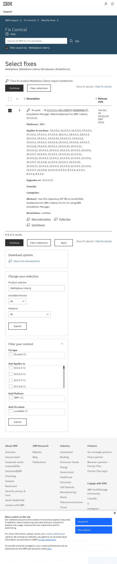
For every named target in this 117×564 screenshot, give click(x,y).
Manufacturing (68, 492)
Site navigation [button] (112, 5)
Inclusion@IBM (13, 471)
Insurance (65, 482)
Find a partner (95, 457)
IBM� (7, 4)
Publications (39, 462)
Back (63, 242)
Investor (9, 481)
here (49, 548)
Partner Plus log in (97, 471)
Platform (13, 308)
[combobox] (17, 301)
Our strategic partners (99, 452)
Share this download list (27, 261)
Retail (63, 497)
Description (33, 98)
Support (7, 11)
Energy (63, 467)
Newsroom (11, 486)
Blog (35, 457)
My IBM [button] (106, 5)
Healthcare (66, 477)
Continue (14, 88)
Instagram (93, 508)
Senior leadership (14, 500)
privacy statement (47, 539)
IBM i (17, 397)
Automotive (66, 452)
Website (37, 452)
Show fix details (85, 86)
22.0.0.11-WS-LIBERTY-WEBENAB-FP (68, 110)
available (19, 411)
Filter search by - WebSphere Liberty (30, 47)
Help (12, 34)
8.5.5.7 (18, 380)
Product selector (17, 282)
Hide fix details (104, 86)
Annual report (12, 457)
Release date (102, 100)
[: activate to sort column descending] (19, 100)
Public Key (65, 219)
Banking (64, 457)
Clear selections (39, 88)
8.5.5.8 (18, 386)
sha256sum (38, 224)
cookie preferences (55, 533)
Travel (63, 507)
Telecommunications (71, 502)
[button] (115, 513)
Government (67, 472)
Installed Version (17, 295)
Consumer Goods (69, 462)
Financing (10, 476)
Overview (10, 452)
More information (41, 219)
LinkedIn (92, 498)
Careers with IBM (14, 505)
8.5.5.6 (18, 373)
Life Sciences (67, 487)
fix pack (18, 354)
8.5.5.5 (18, 367)
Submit (17, 326)
